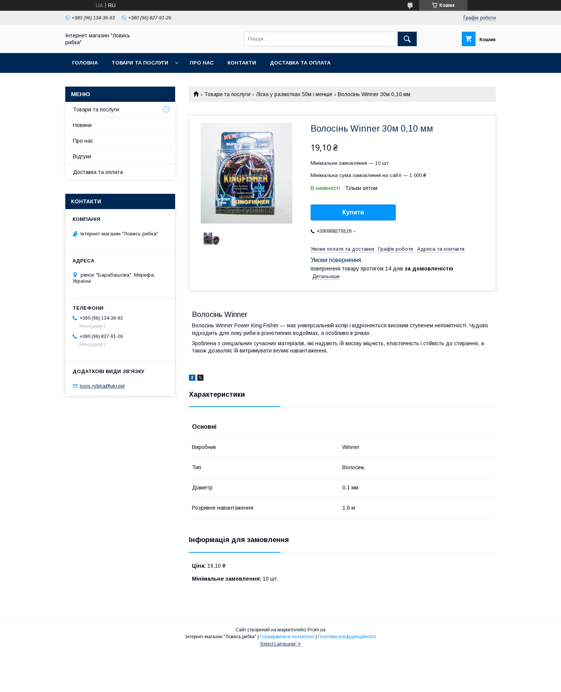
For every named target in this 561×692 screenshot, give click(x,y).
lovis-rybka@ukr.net (102, 386)
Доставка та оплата (300, 63)
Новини (82, 125)
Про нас (202, 63)
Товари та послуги (139, 63)
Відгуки (82, 156)
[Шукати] (407, 39)
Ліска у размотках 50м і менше (294, 94)
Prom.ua (317, 629)
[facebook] (192, 379)
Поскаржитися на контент (287, 636)
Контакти (241, 63)
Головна (85, 63)
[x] (200, 379)
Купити (353, 212)
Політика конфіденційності (347, 636)
